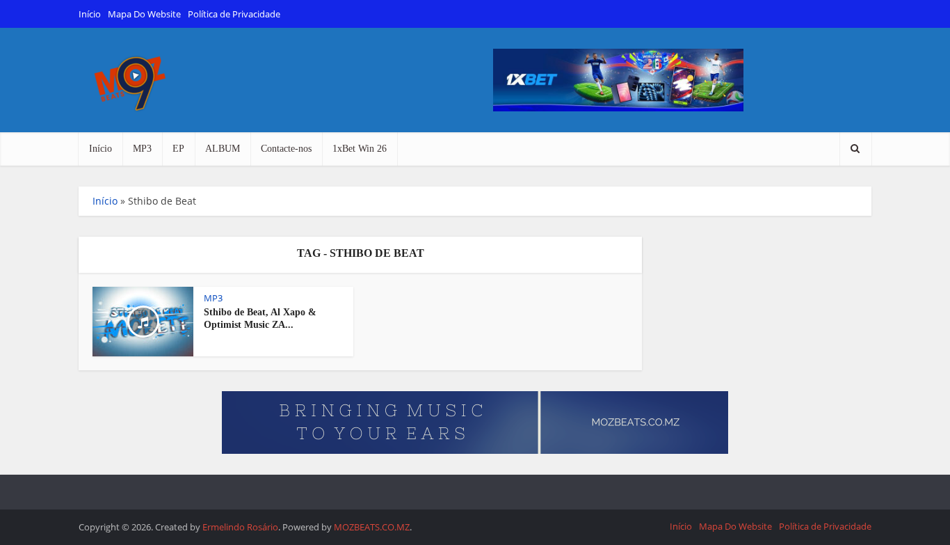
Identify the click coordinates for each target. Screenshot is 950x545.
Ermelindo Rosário (240, 527)
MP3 (142, 148)
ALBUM (222, 148)
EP (178, 148)
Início (90, 14)
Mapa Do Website (144, 14)
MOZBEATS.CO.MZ (372, 527)
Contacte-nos (286, 148)
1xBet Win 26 (359, 148)
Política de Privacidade (234, 14)
